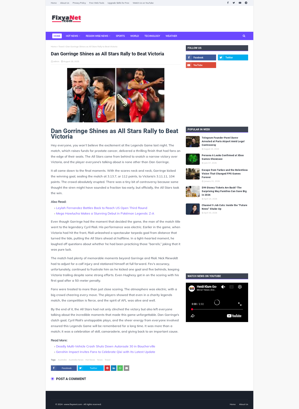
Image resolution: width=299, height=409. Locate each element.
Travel (61, 46)
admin (56, 61)
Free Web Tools (96, 3)
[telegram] (246, 3)
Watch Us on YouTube (143, 3)
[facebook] (228, 3)
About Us (64, 3)
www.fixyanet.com (73, 404)
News (100, 359)
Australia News (76, 359)
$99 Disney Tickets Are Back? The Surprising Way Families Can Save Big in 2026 (224, 191)
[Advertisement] (185, 19)
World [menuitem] (134, 36)
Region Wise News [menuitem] (97, 36)
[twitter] (234, 3)
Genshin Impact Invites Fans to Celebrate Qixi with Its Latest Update (105, 352)
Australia (62, 359)
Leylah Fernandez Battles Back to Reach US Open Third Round (101, 208)
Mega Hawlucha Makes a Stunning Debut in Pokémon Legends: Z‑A (105, 213)
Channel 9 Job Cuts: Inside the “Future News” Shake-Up (224, 207)
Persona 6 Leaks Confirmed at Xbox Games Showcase (223, 157)
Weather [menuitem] (171, 36)
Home (54, 3)
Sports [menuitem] (120, 36)
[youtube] (240, 3)
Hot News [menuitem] (72, 36)
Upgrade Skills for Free (118, 3)
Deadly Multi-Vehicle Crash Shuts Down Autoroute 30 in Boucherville (105, 346)
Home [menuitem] (57, 36)
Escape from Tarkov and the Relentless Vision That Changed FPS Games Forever (225, 174)
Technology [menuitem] (152, 36)
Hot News (90, 359)
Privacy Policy (79, 3)
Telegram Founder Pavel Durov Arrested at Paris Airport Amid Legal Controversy (223, 141)
